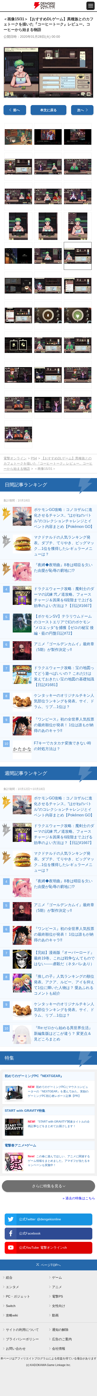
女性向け (58, 1306)
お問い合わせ (16, 1348)
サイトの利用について (22, 1330)
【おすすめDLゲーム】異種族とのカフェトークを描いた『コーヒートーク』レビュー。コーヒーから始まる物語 (48, 463)
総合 (9, 1277)
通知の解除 (60, 1330)
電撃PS (57, 1296)
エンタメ (12, 1287)
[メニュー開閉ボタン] (90, 6)
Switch (11, 1306)
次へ (80, 110)
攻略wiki (12, 1315)
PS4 (34, 458)
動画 (55, 1315)
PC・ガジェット (18, 1296)
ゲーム (57, 1277)
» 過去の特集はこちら (79, 1198)
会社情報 (58, 1348)
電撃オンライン (15, 458)
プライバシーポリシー (22, 1339)
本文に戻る (48, 110)
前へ (16, 110)
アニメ (57, 1287)
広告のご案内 (62, 1339)
